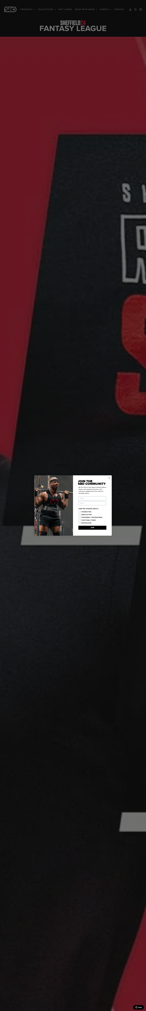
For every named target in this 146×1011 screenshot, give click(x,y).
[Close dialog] (109, 478)
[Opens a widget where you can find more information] (138, 1007)
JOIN (92, 528)
